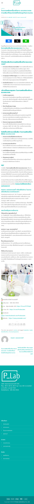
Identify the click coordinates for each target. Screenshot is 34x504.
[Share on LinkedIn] (24, 324)
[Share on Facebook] (12, 324)
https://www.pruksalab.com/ (17, 318)
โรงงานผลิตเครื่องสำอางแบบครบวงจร (11, 48)
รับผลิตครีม (26, 330)
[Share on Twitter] (15, 324)
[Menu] (2, 3)
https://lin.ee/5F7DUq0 (24, 306)
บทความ (3, 8)
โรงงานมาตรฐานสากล (14, 332)
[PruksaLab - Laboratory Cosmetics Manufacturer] (17, 3)
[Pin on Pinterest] (21, 324)
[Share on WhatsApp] (10, 324)
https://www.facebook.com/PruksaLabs (13, 316)
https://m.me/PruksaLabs (17, 310)
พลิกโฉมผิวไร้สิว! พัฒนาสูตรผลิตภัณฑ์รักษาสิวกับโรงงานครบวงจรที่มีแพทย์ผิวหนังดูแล (25, 351)
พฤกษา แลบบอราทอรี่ (21, 17)
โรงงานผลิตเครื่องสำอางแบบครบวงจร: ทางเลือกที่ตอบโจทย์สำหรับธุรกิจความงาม (9, 351)
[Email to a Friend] (18, 324)
